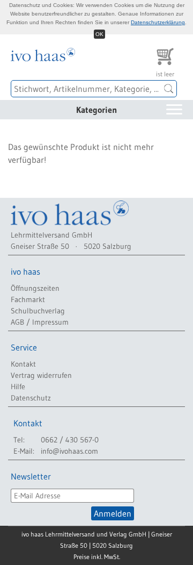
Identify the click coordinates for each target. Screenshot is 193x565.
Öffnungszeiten (35, 288)
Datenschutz (31, 398)
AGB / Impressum (40, 322)
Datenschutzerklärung (158, 22)
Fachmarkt (28, 299)
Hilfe (18, 386)
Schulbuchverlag (38, 311)
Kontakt (23, 364)
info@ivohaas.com (69, 451)
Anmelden (112, 513)
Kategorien (96, 109)
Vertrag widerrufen (41, 375)
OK (99, 34)
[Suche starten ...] (169, 88)
